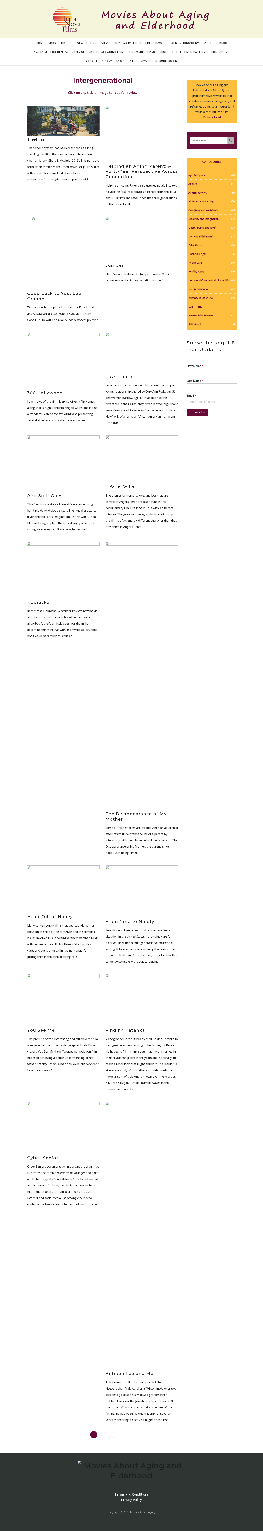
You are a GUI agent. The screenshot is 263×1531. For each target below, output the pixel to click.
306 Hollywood (45, 392)
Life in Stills (120, 486)
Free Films (153, 43)
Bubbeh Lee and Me (130, 1373)
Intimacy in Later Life (200, 297)
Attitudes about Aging (200, 201)
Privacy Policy (131, 1500)
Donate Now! (212, 117)
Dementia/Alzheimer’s (201, 236)
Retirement (194, 324)
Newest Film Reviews (94, 43)
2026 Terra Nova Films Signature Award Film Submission (131, 60)
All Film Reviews (197, 192)
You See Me (41, 1030)
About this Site (60, 43)
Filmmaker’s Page (143, 51)
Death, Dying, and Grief (202, 227)
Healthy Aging (196, 271)
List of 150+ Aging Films (107, 51)
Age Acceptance (197, 175)
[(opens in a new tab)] (63, 121)
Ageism (192, 183)
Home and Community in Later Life (208, 280)
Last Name (195, 381)
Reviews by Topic (128, 43)
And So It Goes (45, 495)
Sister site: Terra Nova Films (184, 51)
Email (191, 396)
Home (40, 43)
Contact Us (220, 51)
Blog (223, 43)
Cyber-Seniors (44, 1157)
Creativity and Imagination (203, 219)
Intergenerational (198, 289)
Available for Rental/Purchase (59, 51)
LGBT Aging (195, 306)
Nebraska (38, 602)
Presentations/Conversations (190, 43)
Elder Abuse (195, 245)
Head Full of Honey (50, 916)
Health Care (195, 262)
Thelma (36, 139)
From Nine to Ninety (130, 921)
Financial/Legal (197, 254)
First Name (195, 366)
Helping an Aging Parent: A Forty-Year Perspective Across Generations (142, 171)
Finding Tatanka (125, 1030)
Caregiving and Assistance (203, 210)
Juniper (115, 265)
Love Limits (120, 376)
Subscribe (197, 412)
